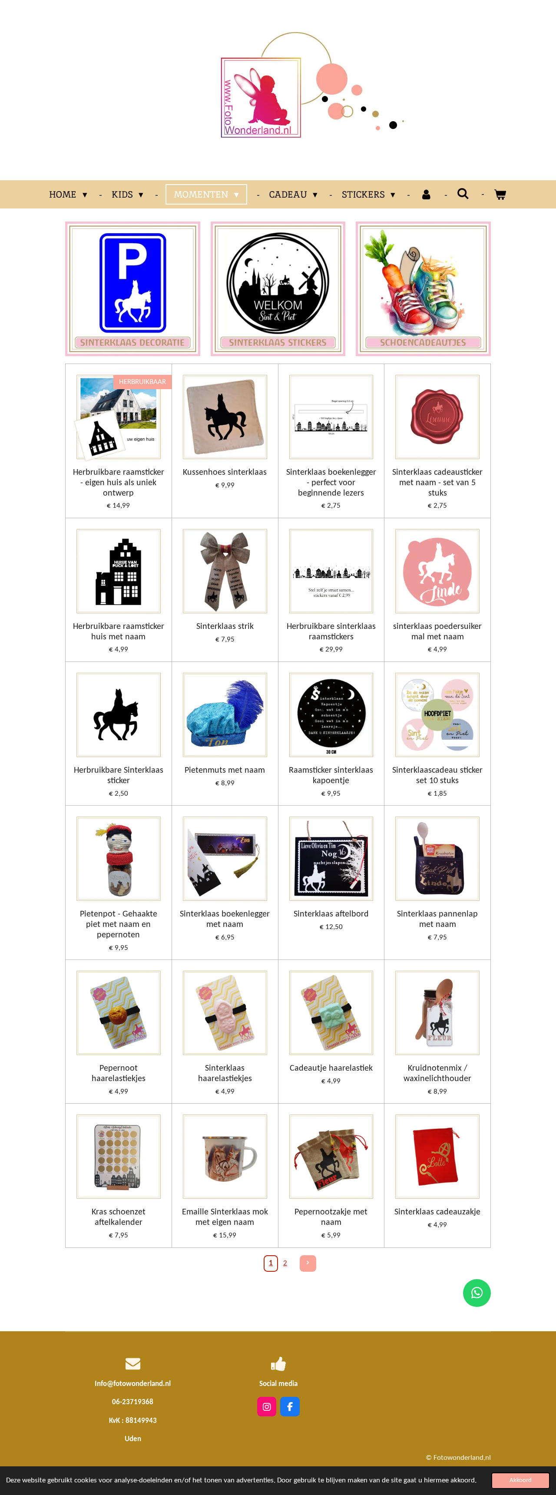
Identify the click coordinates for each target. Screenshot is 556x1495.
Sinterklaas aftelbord (331, 914)
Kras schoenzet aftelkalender (119, 1217)
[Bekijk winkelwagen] (500, 194)
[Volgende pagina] (308, 1263)
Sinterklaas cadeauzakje (437, 1212)
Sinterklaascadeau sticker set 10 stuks (437, 775)
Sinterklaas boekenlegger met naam (225, 919)
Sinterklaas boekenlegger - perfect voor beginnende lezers (331, 483)
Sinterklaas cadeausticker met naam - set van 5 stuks (437, 483)
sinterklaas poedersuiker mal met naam (437, 632)
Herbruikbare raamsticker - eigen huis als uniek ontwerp (118, 483)
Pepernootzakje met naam (331, 1217)
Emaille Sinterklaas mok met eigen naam (225, 1217)
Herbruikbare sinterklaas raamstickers (331, 632)
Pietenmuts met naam (225, 770)
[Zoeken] (463, 193)
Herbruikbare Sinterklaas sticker (118, 775)
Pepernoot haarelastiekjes (119, 1073)
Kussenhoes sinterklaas (225, 472)
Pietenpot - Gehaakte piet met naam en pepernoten (118, 924)
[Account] (426, 194)
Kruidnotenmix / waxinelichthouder (437, 1073)
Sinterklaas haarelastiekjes (225, 1073)
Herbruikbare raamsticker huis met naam (118, 632)
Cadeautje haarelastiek (331, 1068)
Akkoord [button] (521, 1480)
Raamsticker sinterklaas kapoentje (331, 775)
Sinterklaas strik (225, 626)
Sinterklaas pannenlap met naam (437, 919)
